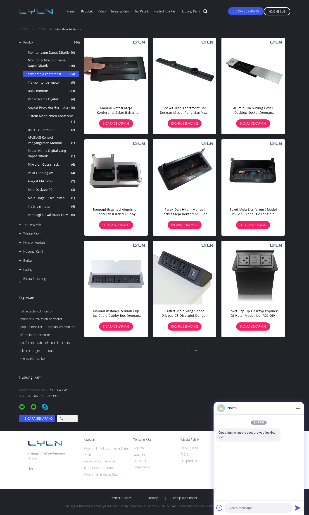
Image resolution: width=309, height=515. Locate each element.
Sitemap (152, 498)
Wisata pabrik (32, 233)
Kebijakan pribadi (185, 498)
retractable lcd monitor (36, 311)
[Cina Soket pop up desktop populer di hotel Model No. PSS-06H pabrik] (253, 272)
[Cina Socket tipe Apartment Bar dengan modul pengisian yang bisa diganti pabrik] (184, 69)
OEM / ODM (189, 448)
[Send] (297, 508)
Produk (87, 11)
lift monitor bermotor (51, 82)
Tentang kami (120, 11)
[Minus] (297, 408)
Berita (27, 260)
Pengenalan (141, 467)
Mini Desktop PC (51, 189)
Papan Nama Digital (51, 99)
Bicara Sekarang (246, 11)
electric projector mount (37, 350)
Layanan (139, 454)
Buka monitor (51, 91)
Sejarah (138, 448)
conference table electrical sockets (45, 343)
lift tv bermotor (51, 206)
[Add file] (219, 508)
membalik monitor (33, 358)
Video (102, 11)
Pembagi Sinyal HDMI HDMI (51, 215)
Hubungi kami (190, 11)
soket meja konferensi (51, 74)
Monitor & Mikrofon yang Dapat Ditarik (51, 63)
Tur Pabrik (142, 11)
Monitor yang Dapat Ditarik (51, 52)
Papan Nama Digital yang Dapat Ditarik (51, 153)
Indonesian (277, 11)
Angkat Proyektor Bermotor (51, 107)
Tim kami (139, 461)
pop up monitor (31, 327)
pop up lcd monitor (61, 327)
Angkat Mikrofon (51, 181)
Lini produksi (189, 461)
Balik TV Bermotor (51, 130)
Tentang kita (32, 224)
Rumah (71, 11)
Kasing (27, 269)
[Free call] (67, 418)
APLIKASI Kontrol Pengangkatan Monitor (51, 140)
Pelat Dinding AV (51, 173)
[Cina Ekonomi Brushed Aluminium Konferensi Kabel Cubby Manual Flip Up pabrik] (116, 171)
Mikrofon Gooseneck (51, 164)
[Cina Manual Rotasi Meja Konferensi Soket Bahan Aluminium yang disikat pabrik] (116, 69)
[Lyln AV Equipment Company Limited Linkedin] (31, 468)
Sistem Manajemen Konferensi (51, 118)
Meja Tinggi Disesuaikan (51, 198)
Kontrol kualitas (165, 11)
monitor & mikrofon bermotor (41, 319)
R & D (185, 454)
